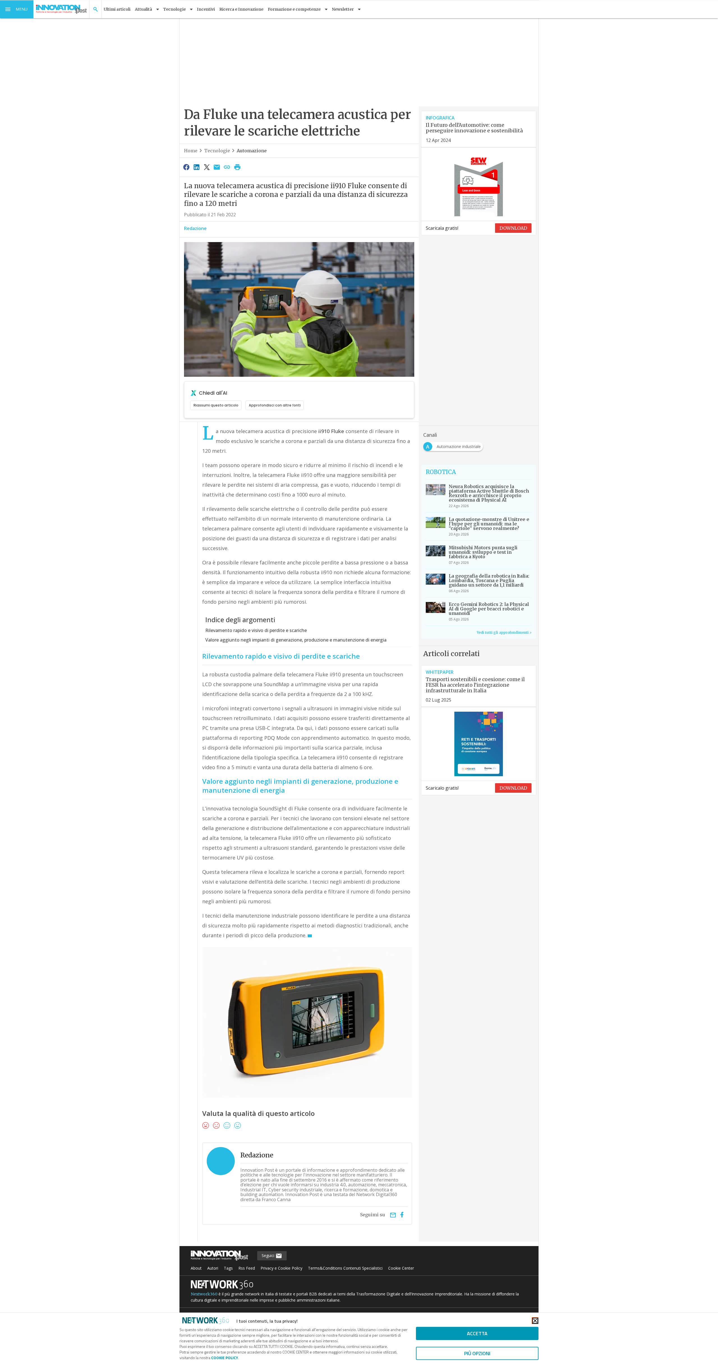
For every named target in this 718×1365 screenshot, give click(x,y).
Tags (228, 1268)
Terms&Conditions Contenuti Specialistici (345, 1268)
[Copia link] (227, 167)
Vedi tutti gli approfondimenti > (504, 632)
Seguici (268, 1255)
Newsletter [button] (343, 9)
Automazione (252, 150)
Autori (212, 1268)
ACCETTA (477, 1333)
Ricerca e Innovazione (241, 9)
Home (190, 150)
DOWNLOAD (513, 228)
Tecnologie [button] (174, 9)
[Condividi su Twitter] (206, 167)
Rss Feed (246, 1268)
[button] (17, 9)
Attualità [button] (143, 9)
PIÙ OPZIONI (477, 1353)
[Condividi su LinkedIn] (196, 167)
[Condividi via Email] (216, 167)
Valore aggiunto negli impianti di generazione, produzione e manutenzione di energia (295, 640)
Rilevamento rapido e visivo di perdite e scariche (256, 630)
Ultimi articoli (117, 9)
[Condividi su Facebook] (186, 167)
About (196, 1268)
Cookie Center (401, 1268)
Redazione (195, 228)
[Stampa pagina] (237, 167)
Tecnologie (217, 150)
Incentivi (206, 9)
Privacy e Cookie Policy (281, 1268)
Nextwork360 (204, 1294)
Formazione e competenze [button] (294, 9)
